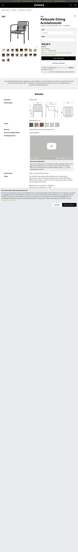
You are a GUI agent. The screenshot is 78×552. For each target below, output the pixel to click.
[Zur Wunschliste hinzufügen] (75, 16)
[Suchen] (70, 5)
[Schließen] (76, 1)
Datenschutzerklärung (8, 200)
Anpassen (57, 205)
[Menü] (3, 5)
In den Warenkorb (58, 58)
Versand (46, 50)
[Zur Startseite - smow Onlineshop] (39, 5)
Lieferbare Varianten (58, 63)
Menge (43, 36)
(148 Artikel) (24, 10)
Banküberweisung (62, 67)
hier (64, 167)
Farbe (42, 29)
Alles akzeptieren (69, 205)
